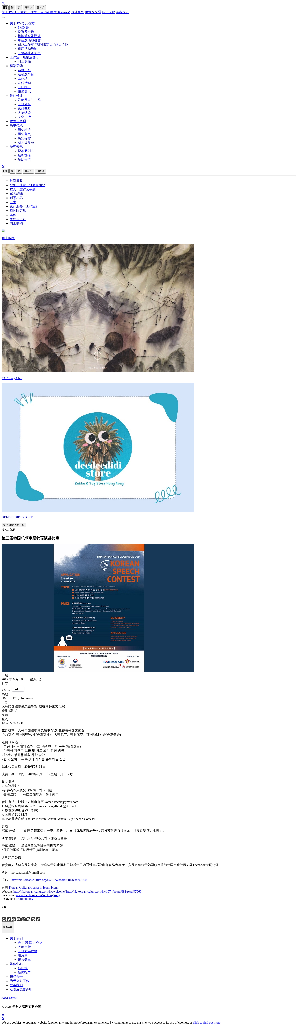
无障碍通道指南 (29, 53)
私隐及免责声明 (21, 989)
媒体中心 (16, 964)
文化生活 (24, 117)
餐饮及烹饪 (18, 219)
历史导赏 (24, 138)
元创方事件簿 (27, 951)
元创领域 (24, 104)
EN (5, 7)
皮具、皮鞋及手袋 (23, 189)
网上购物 (24, 61)
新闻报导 (24, 972)
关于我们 (16, 938)
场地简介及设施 (29, 36)
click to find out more (206, 1022)
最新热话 (24, 155)
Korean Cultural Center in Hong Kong (33, 887)
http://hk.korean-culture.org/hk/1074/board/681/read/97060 (49, 880)
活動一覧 (24, 70)
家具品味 (16, 193)
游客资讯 (122, 12)
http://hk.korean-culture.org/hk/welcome (39, 891)
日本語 (40, 7)
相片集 (23, 955)
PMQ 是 (23, 27)
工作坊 (23, 78)
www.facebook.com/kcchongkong (38, 895)
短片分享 (24, 959)
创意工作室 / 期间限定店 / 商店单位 (43, 44)
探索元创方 (26, 151)
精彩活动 (63, 12)
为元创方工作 (19, 981)
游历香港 (24, 159)
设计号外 (77, 12)
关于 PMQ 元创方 (14, 12)
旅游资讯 (24, 91)
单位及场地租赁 (29, 40)
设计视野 (24, 108)
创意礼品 (16, 198)
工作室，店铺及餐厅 (42, 12)
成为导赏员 (26, 142)
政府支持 (24, 947)
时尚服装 (16, 180)
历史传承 (108, 12)
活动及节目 (26, 74)
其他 (13, 215)
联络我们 (16, 985)
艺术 (13, 202)
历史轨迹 (24, 129)
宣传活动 (24, 83)
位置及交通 (93, 12)
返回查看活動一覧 (13, 524)
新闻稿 (23, 968)
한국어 (28, 7)
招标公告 (16, 976)
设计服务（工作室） (24, 206)
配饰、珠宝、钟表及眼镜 (27, 185)
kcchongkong (24, 898)
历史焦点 (24, 134)
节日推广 (24, 87)
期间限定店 (18, 210)
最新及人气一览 (29, 100)
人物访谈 (24, 112)
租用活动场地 (27, 48)
